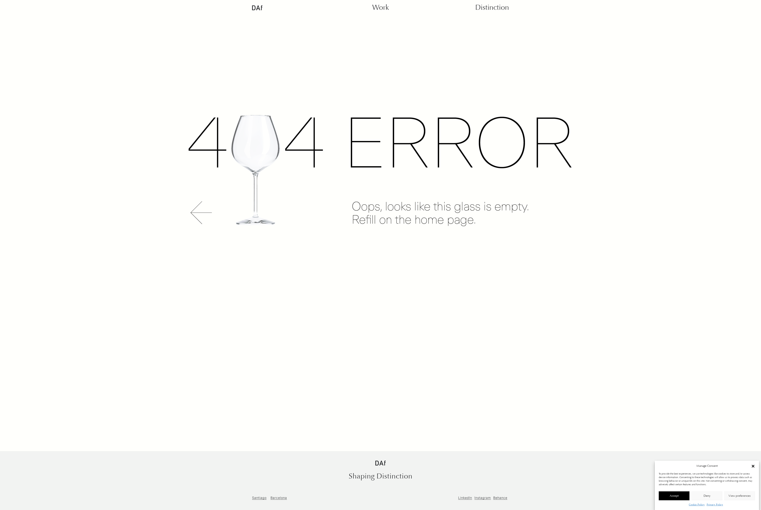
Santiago (259, 498)
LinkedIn (465, 498)
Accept (674, 496)
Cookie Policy (697, 504)
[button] (753, 466)
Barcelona (279, 498)
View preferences (739, 496)
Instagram (482, 498)
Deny (707, 496)
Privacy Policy (715, 504)
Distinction (492, 7)
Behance (500, 498)
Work (380, 7)
